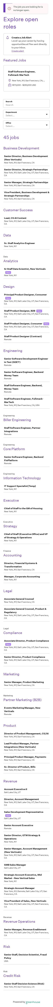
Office (8, 123)
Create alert (18, 51)
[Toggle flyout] (46, 114)
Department (11, 112)
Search (9, 101)
